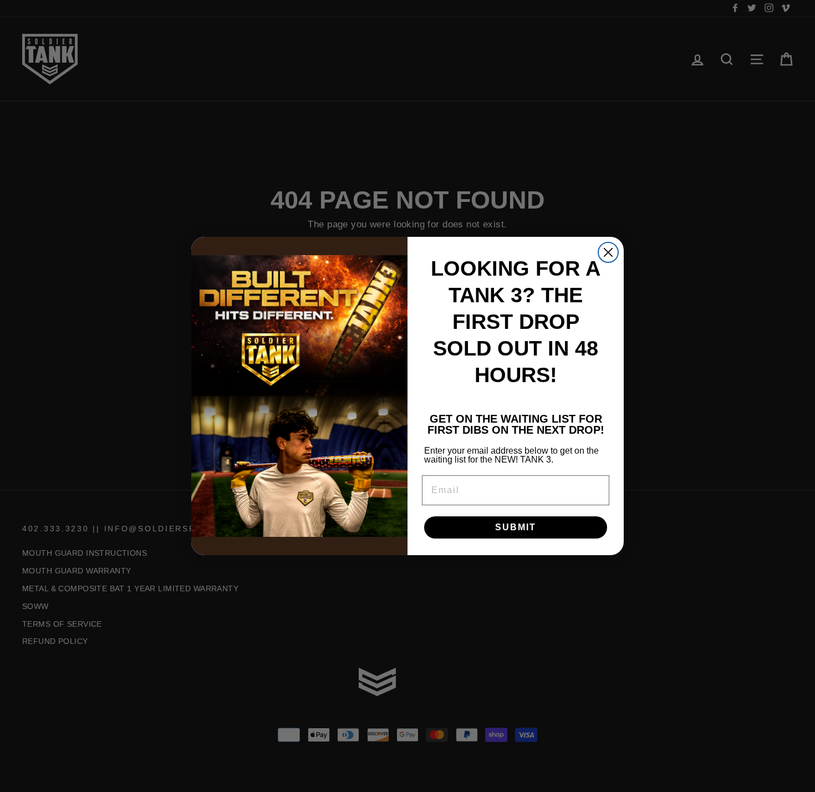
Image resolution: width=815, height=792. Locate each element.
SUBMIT (515, 527)
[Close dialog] (608, 252)
